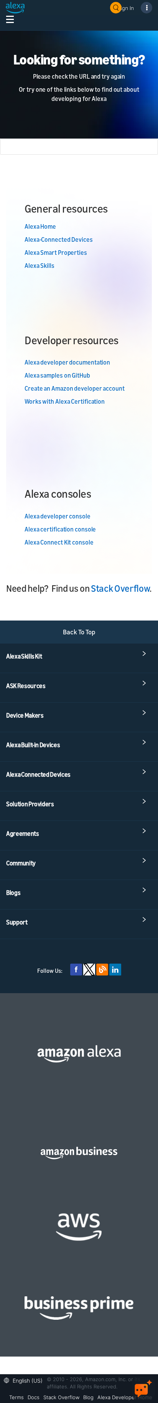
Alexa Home (40, 226)
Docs (34, 1397)
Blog (88, 1397)
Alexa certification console (60, 529)
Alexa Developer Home (124, 1397)
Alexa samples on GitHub (57, 375)
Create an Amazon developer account (75, 388)
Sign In (126, 8)
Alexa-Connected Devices (59, 239)
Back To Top (79, 632)
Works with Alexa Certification (65, 401)
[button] (25, 1380)
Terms (16, 1397)
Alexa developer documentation (67, 362)
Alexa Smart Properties (56, 252)
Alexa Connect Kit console (59, 542)
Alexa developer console (58, 516)
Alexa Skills (39, 265)
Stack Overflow (120, 588)
